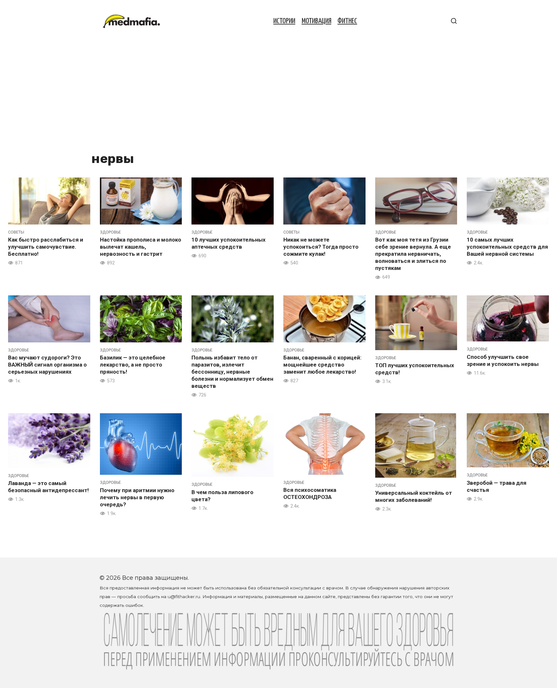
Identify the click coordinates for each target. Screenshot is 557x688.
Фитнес (347, 21)
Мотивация (316, 21)
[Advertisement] (204, 100)
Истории (284, 21)
